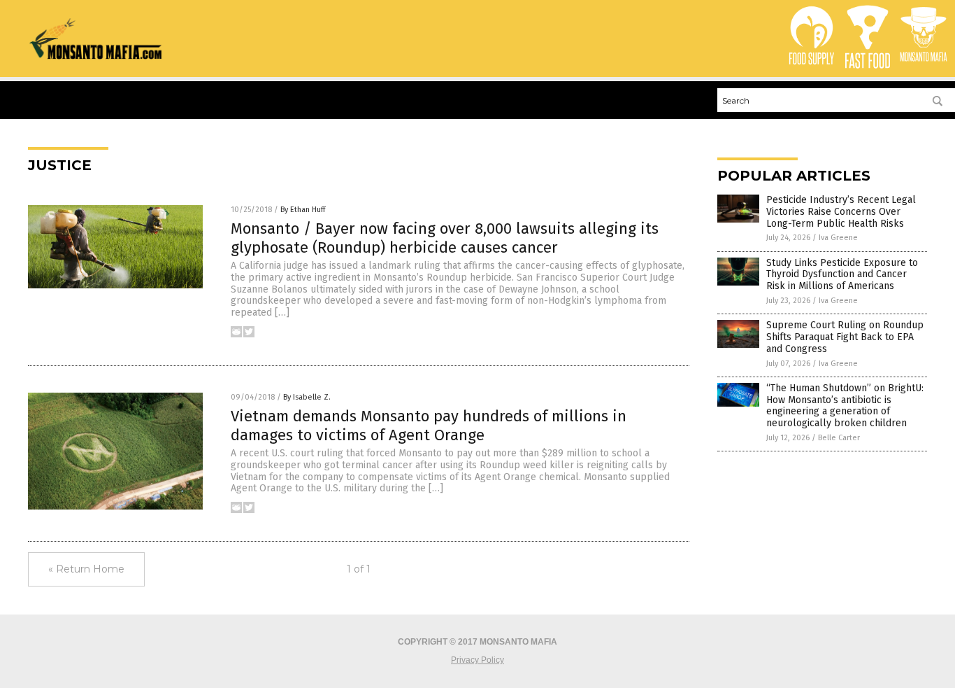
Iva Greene (838, 237)
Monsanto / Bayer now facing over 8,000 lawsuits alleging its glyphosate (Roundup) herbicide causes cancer (445, 237)
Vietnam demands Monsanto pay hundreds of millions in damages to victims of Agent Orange (428, 425)
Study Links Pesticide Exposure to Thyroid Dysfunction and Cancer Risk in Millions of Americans (842, 275)
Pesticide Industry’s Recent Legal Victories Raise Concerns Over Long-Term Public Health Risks (841, 212)
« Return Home (86, 569)
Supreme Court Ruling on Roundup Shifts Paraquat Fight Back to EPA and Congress (845, 337)
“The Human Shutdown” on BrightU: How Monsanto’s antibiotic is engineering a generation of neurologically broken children (845, 405)
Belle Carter (839, 437)
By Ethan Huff (302, 209)
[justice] (96, 57)
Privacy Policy (477, 660)
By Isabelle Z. (307, 397)
